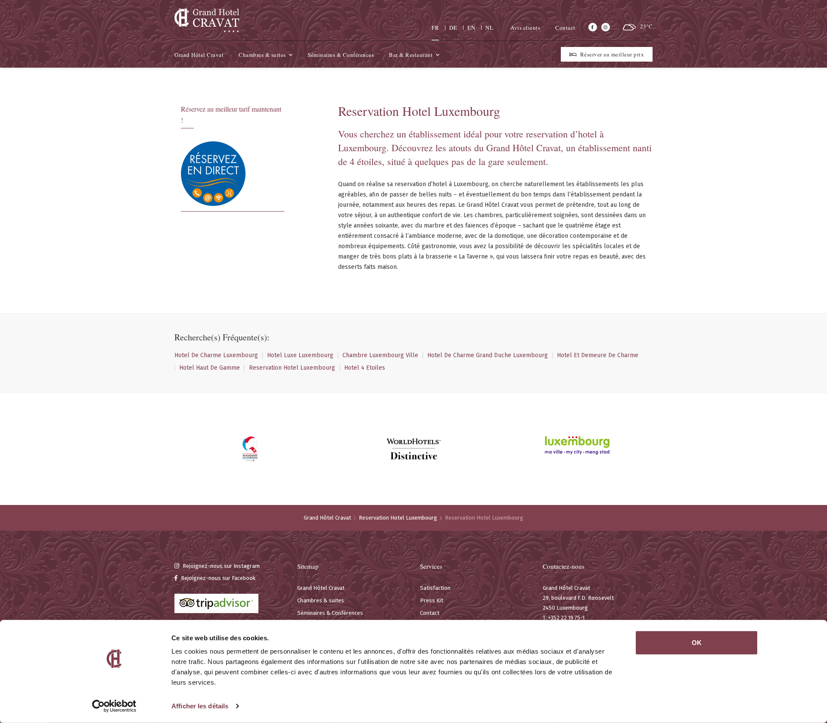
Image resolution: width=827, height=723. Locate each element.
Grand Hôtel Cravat (327, 517)
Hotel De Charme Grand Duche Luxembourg (487, 355)
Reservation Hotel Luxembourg (292, 368)
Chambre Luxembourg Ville (380, 355)
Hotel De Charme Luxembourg (216, 355)
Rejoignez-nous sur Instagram (220, 566)
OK (697, 642)
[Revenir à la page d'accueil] (206, 20)
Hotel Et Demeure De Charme (597, 355)
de (453, 27)
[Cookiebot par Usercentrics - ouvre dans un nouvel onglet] (114, 706)
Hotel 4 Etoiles (364, 368)
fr (435, 27)
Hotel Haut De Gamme (209, 368)
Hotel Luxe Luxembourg (300, 355)
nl (489, 27)
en (471, 27)
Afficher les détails (199, 706)
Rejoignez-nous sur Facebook (217, 578)
